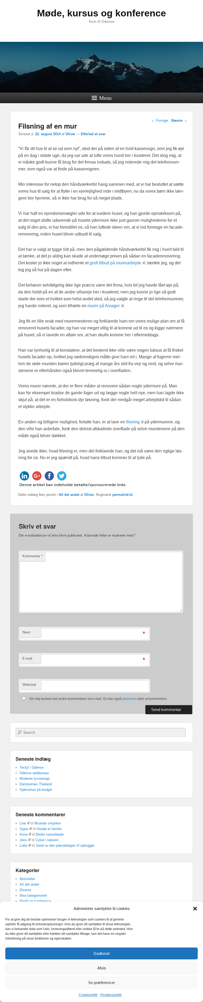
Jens (23, 840)
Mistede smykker (47, 823)
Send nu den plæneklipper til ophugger (65, 845)
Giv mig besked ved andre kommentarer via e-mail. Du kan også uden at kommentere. (98, 699)
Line (23, 823)
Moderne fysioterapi (35, 779)
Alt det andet (69, 495)
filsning (133, 422)
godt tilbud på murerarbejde (115, 263)
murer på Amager (103, 305)
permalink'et (122, 495)
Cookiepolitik (88, 995)
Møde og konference (35, 901)
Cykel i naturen (46, 840)
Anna (23, 834)
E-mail (27, 658)
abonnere (129, 699)
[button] (195, 908)
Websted (29, 685)
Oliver (70, 134)
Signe (24, 829)
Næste (179, 120)
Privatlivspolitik (111, 995)
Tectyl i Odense (32, 767)
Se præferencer (101, 982)
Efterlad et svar (93, 134)
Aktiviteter (27, 879)
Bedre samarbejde (50, 834)
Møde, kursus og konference (101, 13)
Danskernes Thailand (36, 784)
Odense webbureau (34, 773)
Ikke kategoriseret (33, 895)
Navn (26, 632)
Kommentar (32, 556)
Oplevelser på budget (36, 790)
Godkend (101, 953)
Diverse (25, 890)
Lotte (23, 845)
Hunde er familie (49, 829)
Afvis (101, 968)
